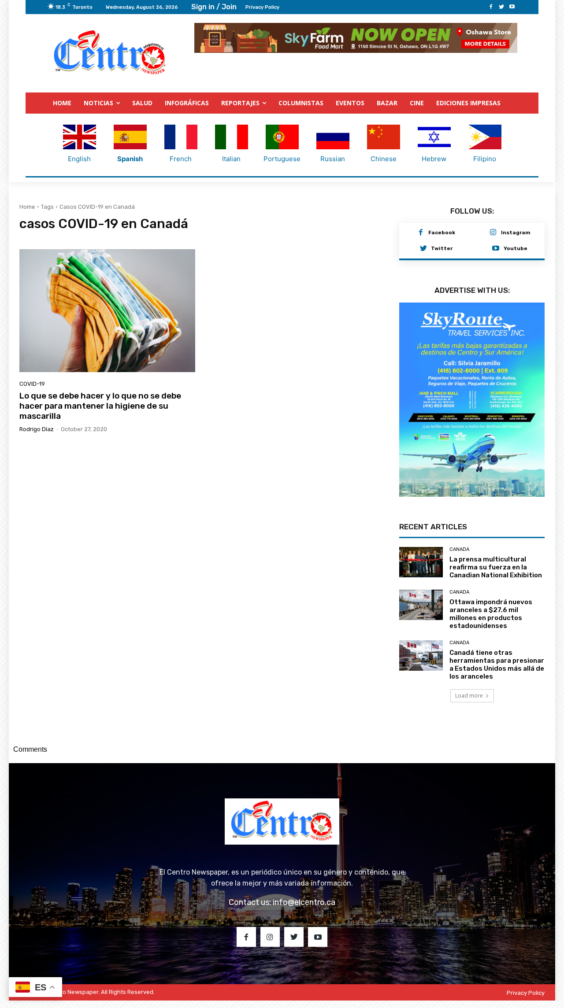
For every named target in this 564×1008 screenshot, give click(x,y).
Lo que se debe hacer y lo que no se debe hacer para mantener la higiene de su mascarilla (100, 406)
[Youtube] (512, 7)
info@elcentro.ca (304, 902)
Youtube (515, 248)
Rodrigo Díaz (36, 429)
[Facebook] (491, 7)
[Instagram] (493, 233)
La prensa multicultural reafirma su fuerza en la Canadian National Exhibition (495, 567)
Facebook (441, 232)
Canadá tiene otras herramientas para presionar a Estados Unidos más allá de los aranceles (496, 664)
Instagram (516, 232)
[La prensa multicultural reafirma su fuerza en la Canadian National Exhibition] (421, 562)
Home (27, 206)
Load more (469, 695)
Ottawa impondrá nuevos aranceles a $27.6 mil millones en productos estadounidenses (490, 614)
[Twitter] (501, 7)
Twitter (442, 248)
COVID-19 (32, 384)
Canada (459, 549)
